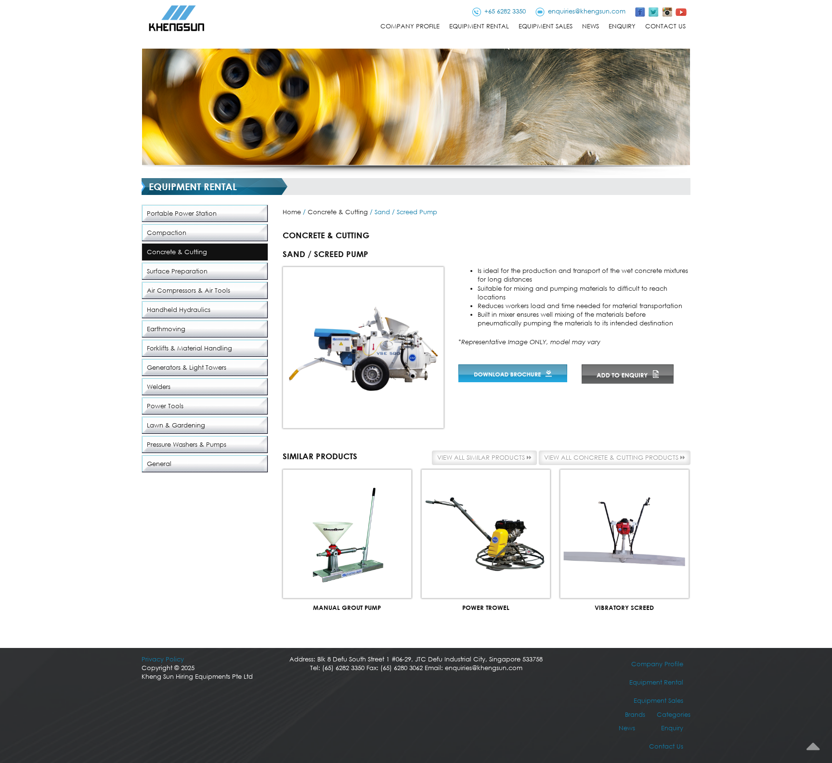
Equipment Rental (479, 26)
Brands (635, 715)
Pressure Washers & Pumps (186, 444)
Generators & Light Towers (186, 367)
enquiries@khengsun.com (586, 11)
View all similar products (482, 457)
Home (292, 212)
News (590, 26)
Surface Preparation (177, 271)
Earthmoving (166, 329)
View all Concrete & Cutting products (612, 457)
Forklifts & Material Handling (189, 348)
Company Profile (410, 26)
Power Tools (165, 406)
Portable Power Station (182, 213)
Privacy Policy (163, 659)
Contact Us (665, 26)
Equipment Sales (545, 26)
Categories (673, 715)
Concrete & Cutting (177, 252)
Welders (158, 387)
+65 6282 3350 (505, 11)
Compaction (166, 233)
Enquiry (622, 26)
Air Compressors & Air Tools (188, 290)
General (159, 464)
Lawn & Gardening (176, 425)
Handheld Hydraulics (178, 310)
